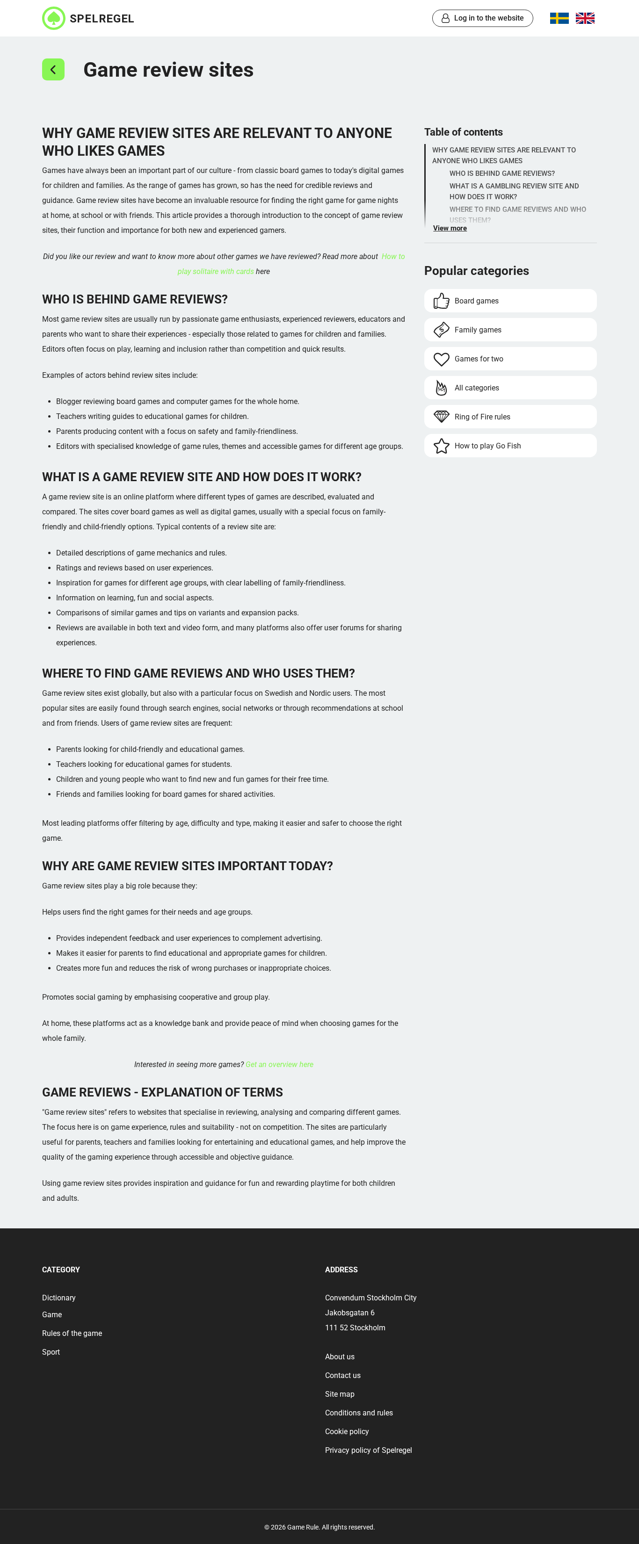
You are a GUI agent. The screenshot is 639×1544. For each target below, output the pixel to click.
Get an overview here (279, 1064)
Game (52, 1314)
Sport (51, 1352)
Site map (340, 1394)
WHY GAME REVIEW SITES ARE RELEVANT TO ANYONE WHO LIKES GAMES (504, 155)
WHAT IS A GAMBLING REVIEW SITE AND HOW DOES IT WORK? (514, 191)
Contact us (343, 1375)
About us (340, 1356)
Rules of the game (72, 1333)
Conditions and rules (359, 1412)
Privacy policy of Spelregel (368, 1450)
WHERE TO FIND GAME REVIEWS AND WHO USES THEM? (518, 214)
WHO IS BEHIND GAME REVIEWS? (502, 173)
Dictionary (59, 1297)
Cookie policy (347, 1431)
